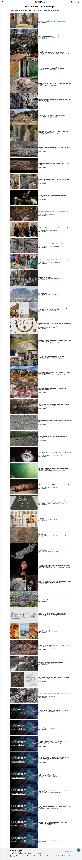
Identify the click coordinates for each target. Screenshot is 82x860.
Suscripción (58, 855)
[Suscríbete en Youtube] (67, 851)
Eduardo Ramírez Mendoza (54, 246)
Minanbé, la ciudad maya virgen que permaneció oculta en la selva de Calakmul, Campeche (55, 35)
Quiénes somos (42, 855)
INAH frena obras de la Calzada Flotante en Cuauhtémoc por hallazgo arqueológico (54, 276)
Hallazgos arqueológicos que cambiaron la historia (52, 630)
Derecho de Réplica (33, 855)
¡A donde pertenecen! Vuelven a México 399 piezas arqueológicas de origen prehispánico (52, 357)
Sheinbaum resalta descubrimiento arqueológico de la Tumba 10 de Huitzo (53, 244)
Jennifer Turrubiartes (52, 374)
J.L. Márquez (51, 648)
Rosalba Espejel (54, 776)
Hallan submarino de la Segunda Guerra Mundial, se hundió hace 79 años (54, 549)
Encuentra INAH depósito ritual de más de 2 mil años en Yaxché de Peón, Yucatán (53, 180)
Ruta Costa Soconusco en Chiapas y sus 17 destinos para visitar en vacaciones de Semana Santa (53, 308)
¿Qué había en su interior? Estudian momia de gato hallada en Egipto (54, 485)
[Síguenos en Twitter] (65, 851)
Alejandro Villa (50, 631)
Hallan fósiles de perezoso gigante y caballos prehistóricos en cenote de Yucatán (54, 340)
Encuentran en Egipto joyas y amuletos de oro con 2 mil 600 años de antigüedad (54, 324)
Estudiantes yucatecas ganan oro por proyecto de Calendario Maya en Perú (52, 389)
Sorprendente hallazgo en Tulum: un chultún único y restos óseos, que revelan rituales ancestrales (54, 581)
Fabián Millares (51, 133)
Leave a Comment (42, 22)
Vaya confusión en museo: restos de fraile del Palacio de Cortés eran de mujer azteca (53, 678)
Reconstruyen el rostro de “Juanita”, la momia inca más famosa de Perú (53, 790)
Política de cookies (66, 855)
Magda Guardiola (51, 294)
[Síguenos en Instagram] (70, 851)
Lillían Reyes (50, 487)
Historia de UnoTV (51, 855)
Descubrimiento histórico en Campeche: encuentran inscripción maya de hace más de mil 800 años (52, 67)
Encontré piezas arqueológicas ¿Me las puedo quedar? (53, 710)
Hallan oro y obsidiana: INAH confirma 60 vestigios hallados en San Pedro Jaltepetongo (54, 260)
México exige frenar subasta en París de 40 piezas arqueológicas (52, 196)
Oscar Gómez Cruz (52, 37)
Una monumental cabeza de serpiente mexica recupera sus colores (54, 806)
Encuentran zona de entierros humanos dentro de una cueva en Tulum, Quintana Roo (55, 726)
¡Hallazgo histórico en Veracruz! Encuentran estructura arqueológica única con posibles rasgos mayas (53, 51)
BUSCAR (71, 2)
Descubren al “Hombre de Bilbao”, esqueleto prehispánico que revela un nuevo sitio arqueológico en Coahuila (54, 501)
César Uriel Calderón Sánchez (54, 583)
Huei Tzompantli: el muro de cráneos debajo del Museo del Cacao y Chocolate (54, 99)
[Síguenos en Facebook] (63, 851)
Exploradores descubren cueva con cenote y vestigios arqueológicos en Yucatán (53, 132)
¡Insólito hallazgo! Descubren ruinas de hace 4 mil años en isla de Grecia (54, 533)
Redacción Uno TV (52, 358)
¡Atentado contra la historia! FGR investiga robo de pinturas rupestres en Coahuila (54, 373)
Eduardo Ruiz (53, 711)
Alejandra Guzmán (53, 198)
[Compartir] (78, 850)
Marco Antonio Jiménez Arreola (55, 21)
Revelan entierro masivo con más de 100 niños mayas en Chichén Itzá (53, 517)
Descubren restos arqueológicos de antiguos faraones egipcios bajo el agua (53, 468)
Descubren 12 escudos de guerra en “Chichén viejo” (52, 662)
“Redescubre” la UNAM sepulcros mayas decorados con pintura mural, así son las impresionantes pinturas (53, 614)
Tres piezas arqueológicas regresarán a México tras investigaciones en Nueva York (52, 19)
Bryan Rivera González (53, 101)
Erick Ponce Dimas (52, 262)
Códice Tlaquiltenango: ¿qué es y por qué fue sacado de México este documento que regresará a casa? (53, 758)
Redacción (51, 230)
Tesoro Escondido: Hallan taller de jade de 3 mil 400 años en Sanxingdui (54, 453)
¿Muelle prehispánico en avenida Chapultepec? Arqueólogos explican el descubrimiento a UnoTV (54, 405)
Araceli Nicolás (53, 406)
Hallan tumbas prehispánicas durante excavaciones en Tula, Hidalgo (54, 83)
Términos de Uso (14, 855)
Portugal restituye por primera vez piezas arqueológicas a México (54, 228)
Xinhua (49, 455)
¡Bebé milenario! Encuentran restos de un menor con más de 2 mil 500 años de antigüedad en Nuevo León (54, 694)
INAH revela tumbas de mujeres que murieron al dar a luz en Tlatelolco (54, 164)
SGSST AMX (12, 856)
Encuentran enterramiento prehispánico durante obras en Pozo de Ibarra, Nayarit (54, 646)
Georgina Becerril (52, 326)
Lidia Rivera (50, 69)
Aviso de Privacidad (23, 855)
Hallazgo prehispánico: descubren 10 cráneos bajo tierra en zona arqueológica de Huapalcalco (54, 116)
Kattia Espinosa (51, 182)
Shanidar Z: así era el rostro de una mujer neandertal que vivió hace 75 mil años (54, 565)
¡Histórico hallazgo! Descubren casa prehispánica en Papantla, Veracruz (52, 437)
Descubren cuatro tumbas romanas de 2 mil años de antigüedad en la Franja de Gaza (52, 822)
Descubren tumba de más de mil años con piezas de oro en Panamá (54, 212)
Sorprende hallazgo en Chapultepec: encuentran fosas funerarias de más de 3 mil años (53, 774)
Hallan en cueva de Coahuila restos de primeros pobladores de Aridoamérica (54, 292)
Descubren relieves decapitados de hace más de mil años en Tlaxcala (54, 148)
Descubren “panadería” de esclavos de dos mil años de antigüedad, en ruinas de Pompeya (53, 742)
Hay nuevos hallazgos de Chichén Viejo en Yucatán (52, 839)
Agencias (64, 53)
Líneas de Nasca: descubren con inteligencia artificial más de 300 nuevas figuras (55, 421)
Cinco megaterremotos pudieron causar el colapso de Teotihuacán (53, 597)
